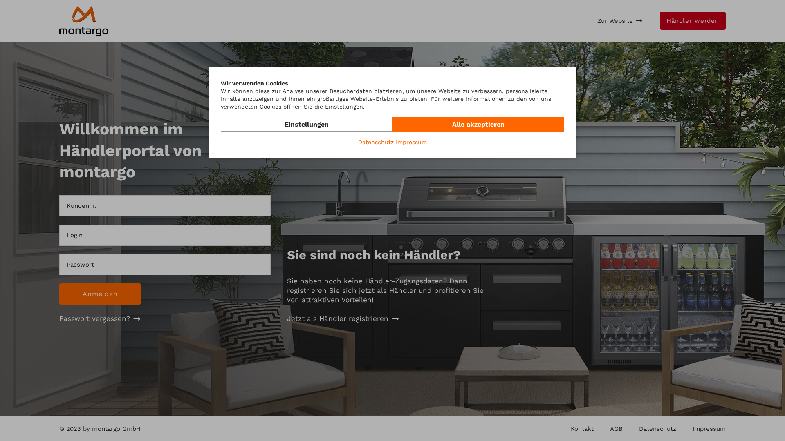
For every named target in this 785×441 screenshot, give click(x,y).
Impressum (411, 142)
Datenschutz (376, 142)
